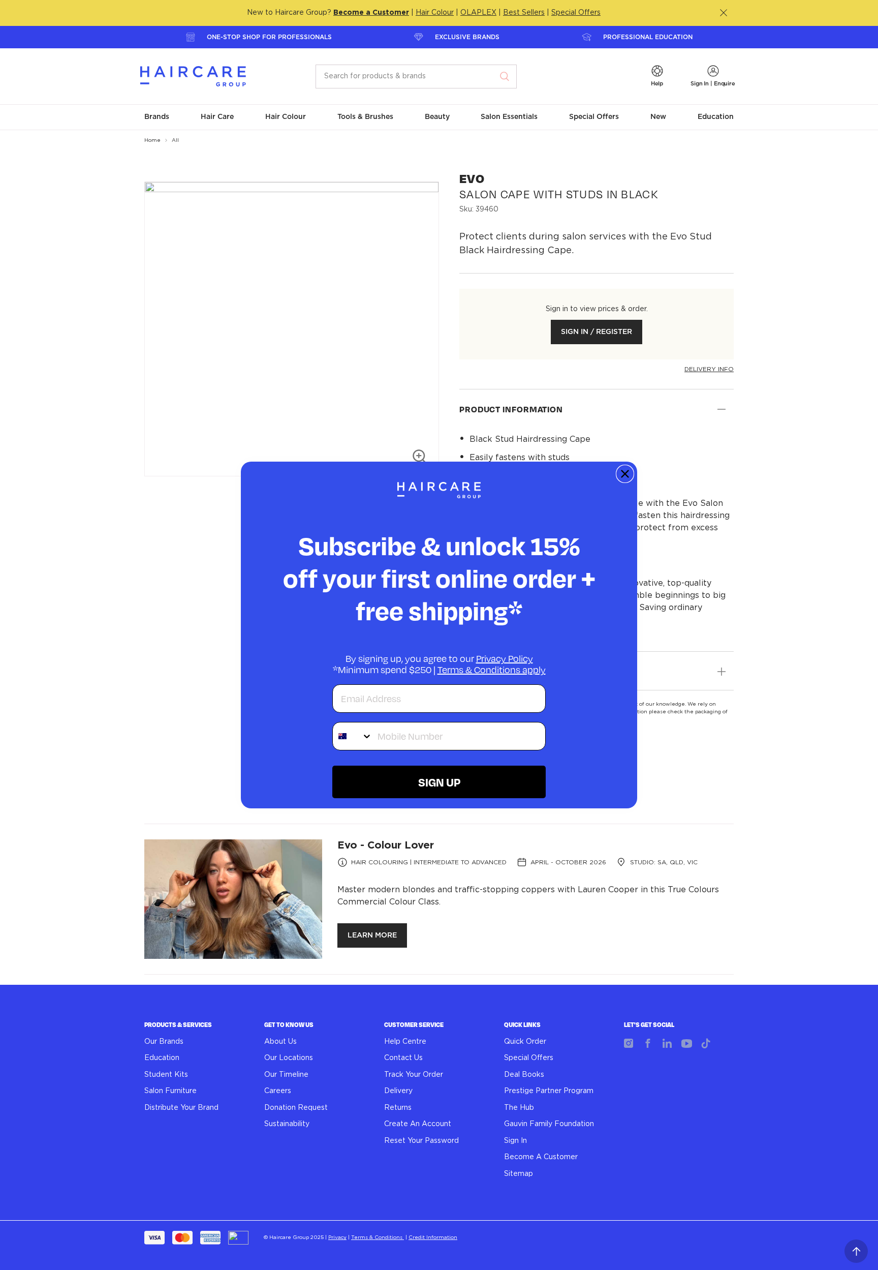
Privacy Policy (504, 658)
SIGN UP (439, 782)
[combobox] (352, 736)
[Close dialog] (625, 474)
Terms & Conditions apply (491, 669)
